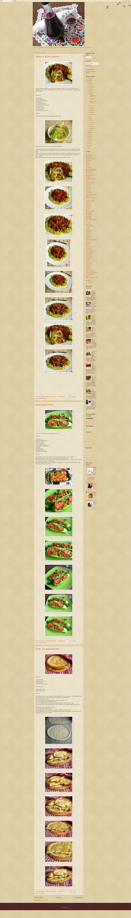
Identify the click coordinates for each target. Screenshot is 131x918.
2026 (88, 147)
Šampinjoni (88, 243)
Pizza (87, 222)
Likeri (87, 207)
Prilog (87, 232)
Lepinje (43, 893)
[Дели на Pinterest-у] (75, 396)
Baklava (87, 157)
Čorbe (87, 164)
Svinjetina (88, 263)
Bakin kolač (88, 155)
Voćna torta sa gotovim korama (94, 303)
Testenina (88, 265)
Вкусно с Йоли (90, 482)
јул (89, 118)
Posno (87, 227)
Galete (87, 173)
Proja (87, 234)
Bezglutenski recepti (90, 158)
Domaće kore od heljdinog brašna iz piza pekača (91, 170)
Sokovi (87, 255)
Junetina (88, 187)
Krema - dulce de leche (90, 197)
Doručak (88, 172)
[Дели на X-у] (72, 396)
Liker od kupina (93, 401)
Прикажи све (95, 508)
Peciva (87, 216)
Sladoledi (88, 248)
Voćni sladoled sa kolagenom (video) (90, 480)
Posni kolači (88, 225)
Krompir (87, 204)
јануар (89, 84)
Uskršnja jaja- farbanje (90, 272)
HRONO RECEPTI (42, 398)
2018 (88, 132)
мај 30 (91, 112)
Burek (87, 162)
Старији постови (78, 897)
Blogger (67, 907)
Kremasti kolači (89, 200)
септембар (90, 122)
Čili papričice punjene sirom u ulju (94, 352)
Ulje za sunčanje (89, 270)
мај (89, 91)
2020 (88, 136)
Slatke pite (88, 253)
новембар (90, 126)
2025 (88, 145)
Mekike (87, 209)
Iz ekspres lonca (89, 182)
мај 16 (91, 107)
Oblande (88, 212)
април (89, 89)
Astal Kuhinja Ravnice (92, 492)
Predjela (87, 231)
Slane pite (88, 250)
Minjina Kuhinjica (91, 477)
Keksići (87, 189)
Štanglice (88, 257)
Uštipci (87, 276)
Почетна (58, 897)
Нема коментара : (62, 396)
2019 (88, 134)
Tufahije (87, 269)
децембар (90, 128)
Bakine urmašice (93, 340)
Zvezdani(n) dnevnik (91, 467)
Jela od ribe (88, 184)
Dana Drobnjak (90, 69)
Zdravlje (87, 280)
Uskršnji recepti (89, 274)
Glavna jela (88, 175)
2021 (88, 138)
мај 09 (91, 93)
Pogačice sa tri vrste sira (95, 494)
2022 (88, 139)
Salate (87, 241)
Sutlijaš (87, 262)
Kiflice (87, 191)
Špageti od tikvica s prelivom (47, 56)
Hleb (40, 893)
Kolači (87, 192)
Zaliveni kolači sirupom (90, 277)
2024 (88, 143)
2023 (88, 141)
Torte (87, 267)
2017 (88, 130)
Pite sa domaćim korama (91, 219)
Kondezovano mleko (90, 194)
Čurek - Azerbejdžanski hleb (47, 648)
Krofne (87, 202)
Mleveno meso (89, 211)
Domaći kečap (93, 364)
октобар (90, 124)
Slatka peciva (89, 251)
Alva (87, 153)
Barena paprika (93, 291)
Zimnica (87, 282)
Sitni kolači (88, 246)
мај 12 (91, 105)
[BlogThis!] (70, 396)
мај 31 (91, 114)
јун (89, 116)
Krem (87, 196)
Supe (87, 260)
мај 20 (91, 108)
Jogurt (87, 185)
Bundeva (88, 160)
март (89, 87)
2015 (88, 80)
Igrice (87, 180)
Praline (87, 229)
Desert (87, 165)
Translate (90, 66)
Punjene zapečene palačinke (93, 328)
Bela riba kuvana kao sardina (94, 377)
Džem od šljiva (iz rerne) (95, 502)
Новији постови (38, 897)
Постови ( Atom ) (44, 900)
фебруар (90, 85)
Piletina (87, 217)
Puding (87, 236)
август (89, 120)
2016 (88, 82)
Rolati (87, 238)
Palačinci (88, 214)
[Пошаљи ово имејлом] (69, 396)
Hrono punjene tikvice (45, 404)
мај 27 (91, 110)
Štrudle (87, 258)
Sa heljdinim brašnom (90, 239)
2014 (88, 78)
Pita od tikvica (93, 390)
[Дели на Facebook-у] (73, 396)
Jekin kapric (90, 500)
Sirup (87, 244)
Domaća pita (88, 167)
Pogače (87, 224)
